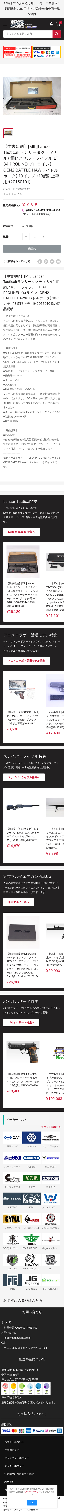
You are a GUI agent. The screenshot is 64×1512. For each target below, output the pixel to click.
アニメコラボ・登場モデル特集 (26, 660)
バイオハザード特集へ (21, 1022)
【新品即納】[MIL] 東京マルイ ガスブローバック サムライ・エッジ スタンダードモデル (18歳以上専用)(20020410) (23, 1080)
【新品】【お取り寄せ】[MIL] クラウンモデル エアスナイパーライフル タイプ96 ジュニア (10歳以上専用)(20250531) (23, 834)
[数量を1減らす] (26, 236)
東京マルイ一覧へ (18, 902)
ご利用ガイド (11, 1450)
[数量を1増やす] (43, 236)
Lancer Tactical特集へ (21, 531)
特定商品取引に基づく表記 (19, 1473)
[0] (58, 24)
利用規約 (9, 1481)
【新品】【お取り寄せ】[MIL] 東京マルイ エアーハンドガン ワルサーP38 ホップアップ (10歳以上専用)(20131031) (23, 718)
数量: (6, 236)
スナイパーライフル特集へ (24, 777)
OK (32, 1502)
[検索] (57, 34)
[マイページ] (51, 24)
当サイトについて (14, 1442)
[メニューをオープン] (5, 24)
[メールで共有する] (58, 261)
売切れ (32, 248)
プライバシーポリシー (16, 1458)
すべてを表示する (51, 1126)
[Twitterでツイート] (52, 261)
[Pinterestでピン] (46, 261)
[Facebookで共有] (39, 261)
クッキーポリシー (14, 1465)
